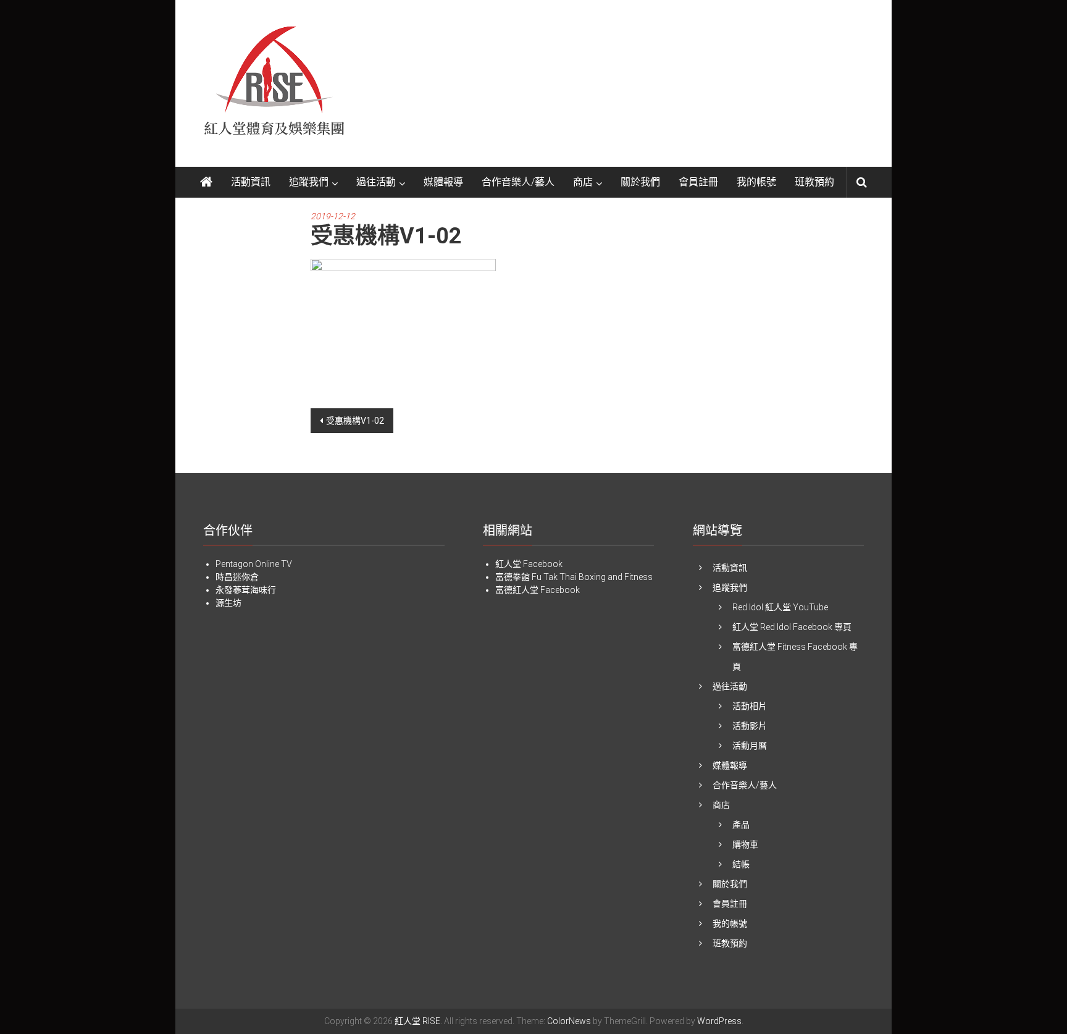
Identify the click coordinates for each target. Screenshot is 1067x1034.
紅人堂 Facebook (529, 564)
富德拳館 (512, 577)
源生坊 (228, 603)
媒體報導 (443, 182)
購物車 (745, 844)
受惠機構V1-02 (355, 421)
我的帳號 (756, 182)
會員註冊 (698, 182)
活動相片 (749, 706)
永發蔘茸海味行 (245, 590)
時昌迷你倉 (237, 577)
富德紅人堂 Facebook (537, 590)
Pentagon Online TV (253, 564)
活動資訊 (250, 182)
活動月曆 (749, 745)
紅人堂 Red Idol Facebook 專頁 (792, 627)
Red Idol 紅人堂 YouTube (780, 607)
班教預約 (814, 182)
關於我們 (640, 182)
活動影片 (749, 726)
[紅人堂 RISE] (206, 182)
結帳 (741, 864)
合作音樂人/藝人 (518, 182)
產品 (741, 825)
